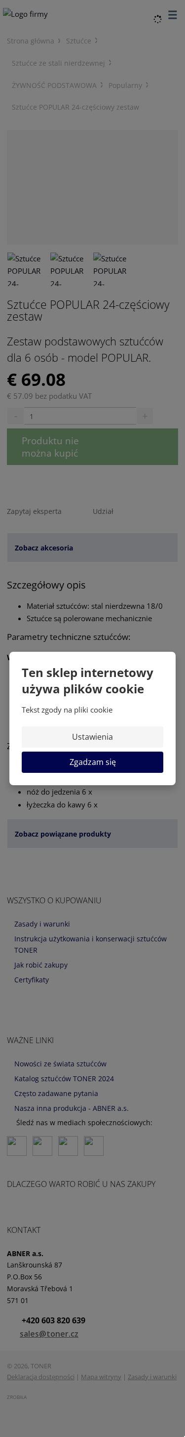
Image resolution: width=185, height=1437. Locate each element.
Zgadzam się (93, 762)
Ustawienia (92, 736)
